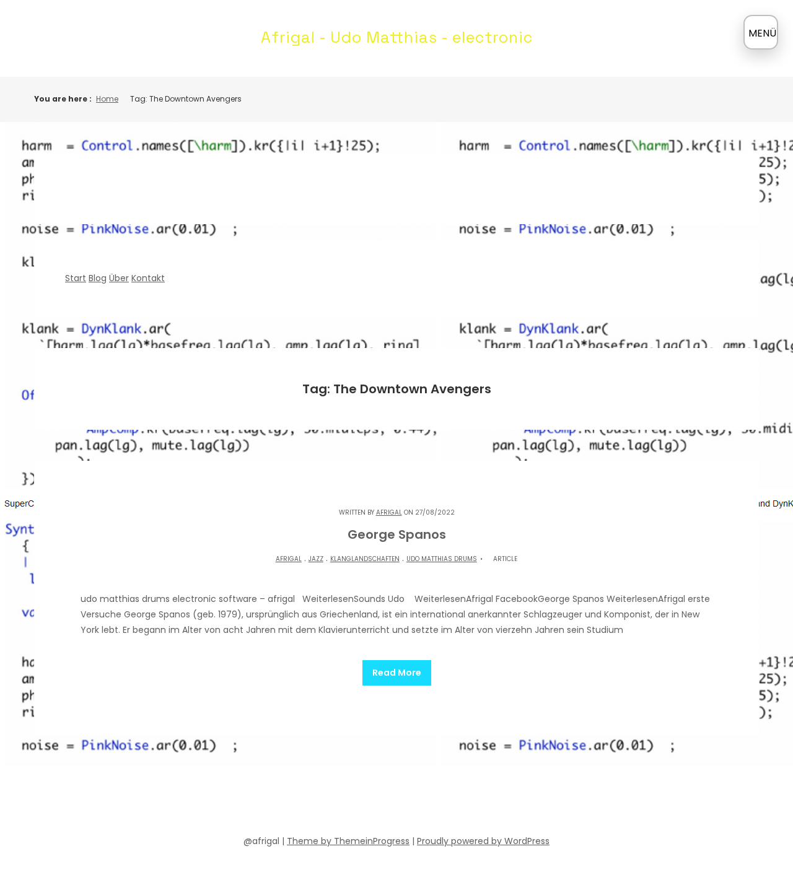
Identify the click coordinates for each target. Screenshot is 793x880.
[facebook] (318, 803)
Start (75, 278)
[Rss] (475, 803)
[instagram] (430, 803)
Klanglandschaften (365, 559)
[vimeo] (408, 803)
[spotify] (363, 803)
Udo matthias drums (441, 559)
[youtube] (385, 803)
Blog (98, 278)
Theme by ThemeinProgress (348, 841)
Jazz (316, 559)
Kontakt (148, 278)
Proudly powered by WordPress (483, 841)
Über (119, 278)
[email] (452, 803)
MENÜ (762, 33)
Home (107, 99)
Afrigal (389, 512)
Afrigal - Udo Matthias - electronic (397, 37)
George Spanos (397, 534)
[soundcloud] (341, 803)
